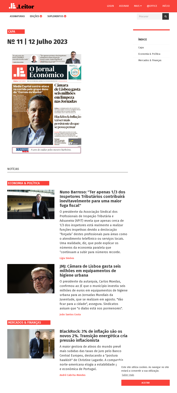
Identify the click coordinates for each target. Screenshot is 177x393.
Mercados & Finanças (24, 322)
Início (166, 5)
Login (110, 5)
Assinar (124, 5)
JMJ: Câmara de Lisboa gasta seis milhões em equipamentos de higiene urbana (90, 271)
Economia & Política (24, 183)
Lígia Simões (67, 258)
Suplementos (55, 16)
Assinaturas (17, 16)
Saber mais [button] (128, 374)
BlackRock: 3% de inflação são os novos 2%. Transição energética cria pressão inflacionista (93, 336)
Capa (141, 47)
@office (152, 5)
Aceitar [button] (146, 382)
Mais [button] (137, 5)
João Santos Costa (70, 314)
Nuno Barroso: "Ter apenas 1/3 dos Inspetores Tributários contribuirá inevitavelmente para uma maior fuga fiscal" (92, 199)
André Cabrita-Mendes (72, 375)
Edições (35, 16)
